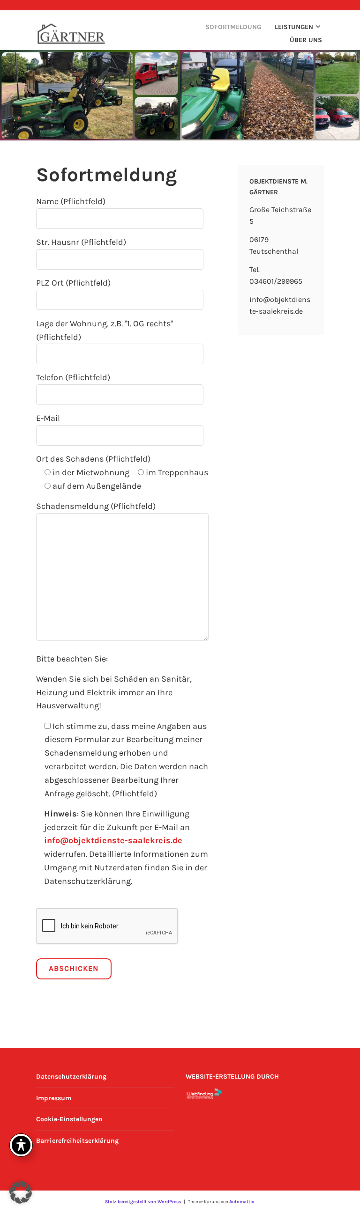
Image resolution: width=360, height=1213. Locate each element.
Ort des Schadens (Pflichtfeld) (93, 459)
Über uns (306, 40)
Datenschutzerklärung (71, 1077)
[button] (20, 1192)
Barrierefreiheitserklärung (77, 1141)
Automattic (241, 1202)
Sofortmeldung (233, 27)
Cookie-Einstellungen (69, 1119)
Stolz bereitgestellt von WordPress (143, 1202)
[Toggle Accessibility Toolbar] (21, 1145)
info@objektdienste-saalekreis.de (113, 840)
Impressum (53, 1098)
